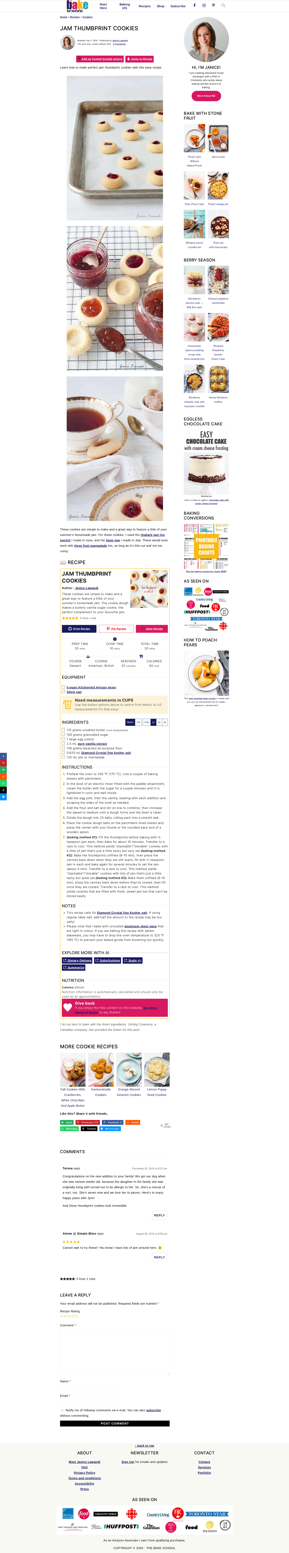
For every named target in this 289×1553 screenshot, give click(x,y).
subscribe (153, 1410)
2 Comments (119, 44)
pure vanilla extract (92, 743)
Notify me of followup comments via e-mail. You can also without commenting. (110, 1413)
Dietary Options (79, 960)
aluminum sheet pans (140, 926)
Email (65, 1395)
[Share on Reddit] (3, 776)
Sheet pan (74, 692)
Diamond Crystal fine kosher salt (106, 752)
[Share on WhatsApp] (3, 783)
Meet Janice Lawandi (84, 1462)
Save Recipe (154, 628)
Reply (159, 1215)
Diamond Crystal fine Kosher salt (122, 912)
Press (84, 1489)
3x (165, 722)
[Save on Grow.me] (144, 1122)
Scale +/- (134, 960)
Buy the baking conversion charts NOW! (206, 571)
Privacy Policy (84, 1472)
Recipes (145, 6)
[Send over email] (3, 769)
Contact (204, 1462)
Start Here (103, 6)
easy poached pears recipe (202, 698)
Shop (161, 6)
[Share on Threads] (3, 790)
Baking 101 (125, 6)
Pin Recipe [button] (118, 628)
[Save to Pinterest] (3, 763)
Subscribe (178, 6)
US (138, 722)
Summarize (75, 967)
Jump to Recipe (141, 59)
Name (65, 1381)
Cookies (88, 17)
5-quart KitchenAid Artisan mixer (91, 687)
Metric (130, 722)
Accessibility (84, 1483)
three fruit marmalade (90, 545)
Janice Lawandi (86, 588)
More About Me (206, 96)
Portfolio (204, 1472)
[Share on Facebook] (3, 756)
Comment (68, 1325)
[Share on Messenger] (3, 796)
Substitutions (109, 960)
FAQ (84, 1467)
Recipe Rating (70, 1311)
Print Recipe (81, 628)
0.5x (146, 722)
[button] (63, 618)
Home (63, 17)
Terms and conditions (84, 1478)
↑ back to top (144, 1445)
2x (159, 722)
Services (204, 1467)
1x (153, 722)
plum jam (113, 540)
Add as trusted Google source (102, 59)
